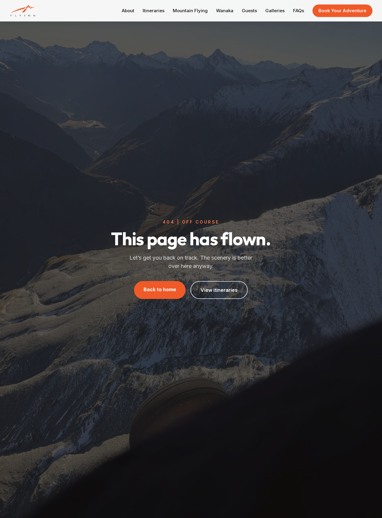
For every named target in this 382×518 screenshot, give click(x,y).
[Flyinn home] (23, 10)
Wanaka (224, 10)
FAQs (298, 10)
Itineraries (153, 10)
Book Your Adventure (342, 10)
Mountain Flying (190, 10)
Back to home (160, 289)
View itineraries (219, 290)
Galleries (275, 10)
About (128, 10)
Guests (249, 10)
